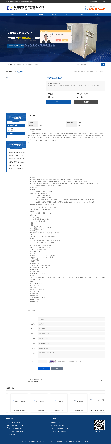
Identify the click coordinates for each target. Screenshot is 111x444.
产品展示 (41, 14)
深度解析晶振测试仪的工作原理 (17, 152)
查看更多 (12, 133)
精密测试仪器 (84, 71)
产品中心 (78, 71)
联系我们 (103, 1)
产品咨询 (59, 102)
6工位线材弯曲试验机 (37, 379)
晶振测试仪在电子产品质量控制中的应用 (17, 165)
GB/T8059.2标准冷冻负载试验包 (92, 410)
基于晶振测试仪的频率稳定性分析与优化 (17, 162)
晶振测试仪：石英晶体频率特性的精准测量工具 (17, 158)
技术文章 (68, 14)
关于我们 (27, 14)
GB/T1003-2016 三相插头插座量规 (59, 428)
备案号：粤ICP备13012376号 (49, 441)
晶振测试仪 (91, 71)
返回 (102, 380)
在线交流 (86, 102)
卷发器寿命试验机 (32, 410)
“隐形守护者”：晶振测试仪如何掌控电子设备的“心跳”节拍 (17, 168)
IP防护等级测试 (71, 410)
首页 (74, 71)
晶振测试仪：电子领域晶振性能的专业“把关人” (17, 155)
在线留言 (97, 1)
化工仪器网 (64, 441)
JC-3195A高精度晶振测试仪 (57, 425)
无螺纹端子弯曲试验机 (12, 410)
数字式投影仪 (35, 381)
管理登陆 (87, 441)
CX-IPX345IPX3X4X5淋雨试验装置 (59, 431)
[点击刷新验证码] (52, 361)
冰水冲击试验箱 (52, 410)
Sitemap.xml (71, 441)
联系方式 (95, 14)
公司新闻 (54, 14)
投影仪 (11, 128)
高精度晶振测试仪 (55, 422)
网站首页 (92, 1)
